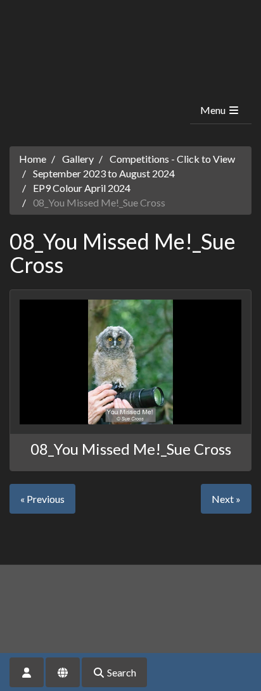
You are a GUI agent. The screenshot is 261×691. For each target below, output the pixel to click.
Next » (226, 499)
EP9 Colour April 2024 (81, 188)
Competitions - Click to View (172, 159)
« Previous (42, 499)
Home (32, 159)
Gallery (78, 159)
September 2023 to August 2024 (104, 173)
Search (120, 672)
